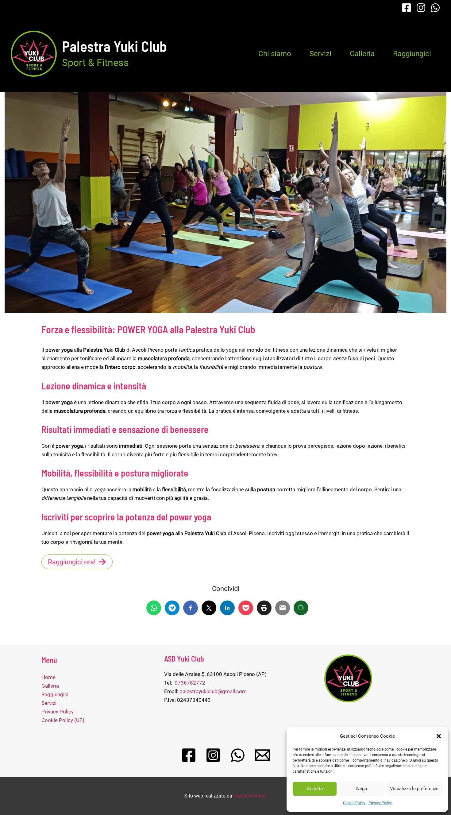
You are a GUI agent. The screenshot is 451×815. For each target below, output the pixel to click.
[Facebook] (406, 8)
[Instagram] (421, 8)
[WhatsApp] (435, 8)
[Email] (262, 755)
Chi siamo (274, 53)
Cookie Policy (354, 803)
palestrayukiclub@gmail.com (213, 691)
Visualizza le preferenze (414, 788)
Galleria (362, 53)
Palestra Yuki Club (114, 46)
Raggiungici (412, 53)
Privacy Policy (380, 803)
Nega (361, 788)
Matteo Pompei (250, 796)
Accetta (315, 788)
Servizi (320, 53)
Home (48, 677)
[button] (439, 736)
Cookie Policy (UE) (62, 720)
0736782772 (190, 683)
